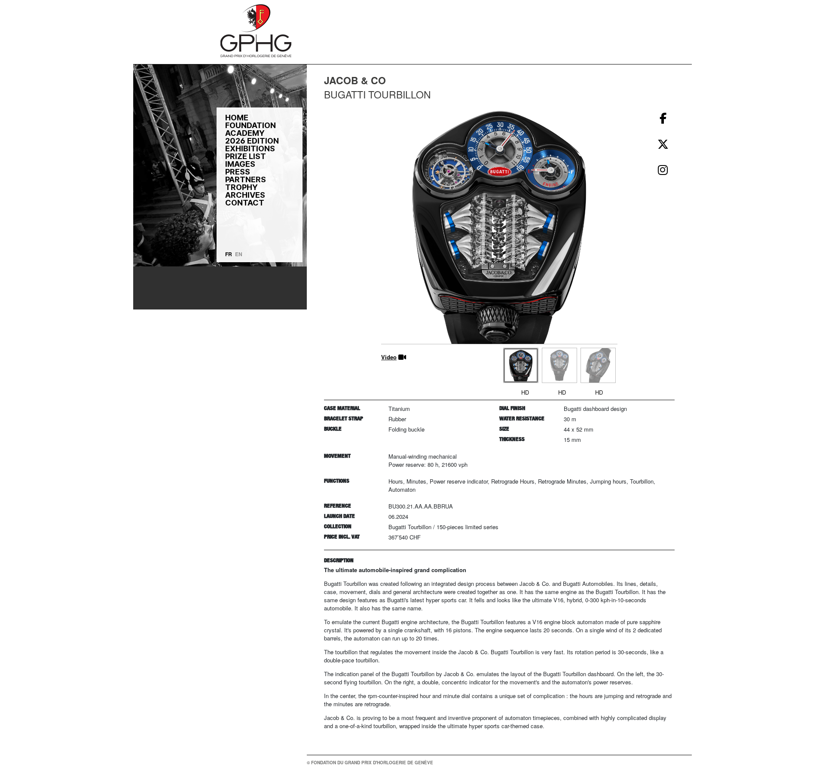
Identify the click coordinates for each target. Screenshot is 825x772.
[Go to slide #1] (521, 365)
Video (389, 357)
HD (525, 392)
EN (238, 254)
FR (228, 254)
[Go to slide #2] (559, 365)
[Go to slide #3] (598, 365)
